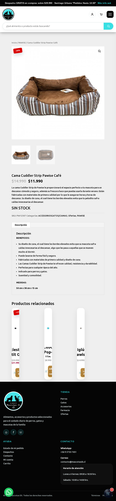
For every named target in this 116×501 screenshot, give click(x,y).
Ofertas (72, 216)
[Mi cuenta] (92, 14)
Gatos (63, 402)
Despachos (8, 452)
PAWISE (22, 43)
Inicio (14, 43)
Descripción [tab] (21, 225)
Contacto (8, 456)
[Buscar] (108, 26)
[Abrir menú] (110, 14)
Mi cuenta (8, 460)
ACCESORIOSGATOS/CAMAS (52, 216)
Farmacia (65, 410)
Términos (95, 495)
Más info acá (104, 3)
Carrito (7, 463)
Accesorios (66, 406)
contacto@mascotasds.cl (73, 462)
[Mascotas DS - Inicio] (8, 14)
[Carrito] (101, 14)
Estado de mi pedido (13, 448)
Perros (64, 399)
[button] (99, 51)
